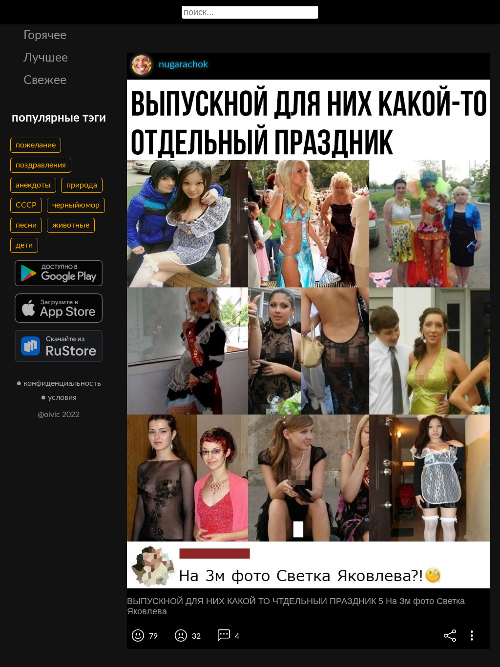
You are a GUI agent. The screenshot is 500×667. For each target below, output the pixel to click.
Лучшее (45, 58)
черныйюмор (76, 205)
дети (24, 245)
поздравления (41, 165)
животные (70, 225)
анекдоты (33, 185)
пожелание (36, 145)
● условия (59, 397)
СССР (26, 205)
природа (81, 185)
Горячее (44, 35)
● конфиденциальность (59, 383)
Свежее (44, 80)
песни (26, 225)
